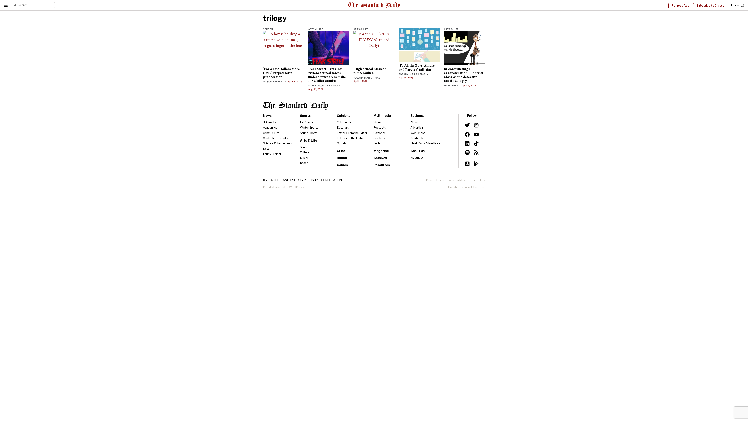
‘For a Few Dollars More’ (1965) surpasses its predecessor (281, 73)
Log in (735, 5)
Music (304, 157)
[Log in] (742, 5)
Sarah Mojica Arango (323, 85)
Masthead (417, 157)
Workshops (417, 132)
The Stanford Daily (295, 106)
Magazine (381, 151)
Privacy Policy (435, 180)
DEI (412, 163)
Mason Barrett (273, 81)
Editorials (343, 127)
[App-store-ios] (467, 164)
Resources (381, 165)
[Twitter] (467, 125)
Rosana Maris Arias (366, 77)
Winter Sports (309, 127)
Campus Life (271, 132)
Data (266, 148)
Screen (268, 29)
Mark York (451, 85)
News (267, 116)
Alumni (414, 122)
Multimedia (382, 116)
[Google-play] (476, 164)
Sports (305, 116)
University (269, 122)
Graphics (379, 138)
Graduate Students (275, 138)
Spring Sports (309, 132)
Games (342, 165)
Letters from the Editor (352, 132)
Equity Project (272, 154)
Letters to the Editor (350, 138)
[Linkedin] (467, 143)
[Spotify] (467, 152)
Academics (270, 127)
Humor (342, 158)
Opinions (343, 116)
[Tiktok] (476, 143)
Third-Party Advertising (425, 143)
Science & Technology (277, 143)
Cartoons (379, 132)
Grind (341, 151)
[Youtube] (476, 134)
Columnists (344, 122)
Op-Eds (341, 143)
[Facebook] (467, 134)
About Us (417, 151)
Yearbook (416, 138)
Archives (380, 158)
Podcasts (379, 127)
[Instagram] (476, 125)
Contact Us (477, 180)
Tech (376, 143)
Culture (305, 152)
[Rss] (476, 152)
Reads (304, 163)
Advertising (417, 127)
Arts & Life (315, 29)
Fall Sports (307, 122)
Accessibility (457, 180)
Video (377, 122)
